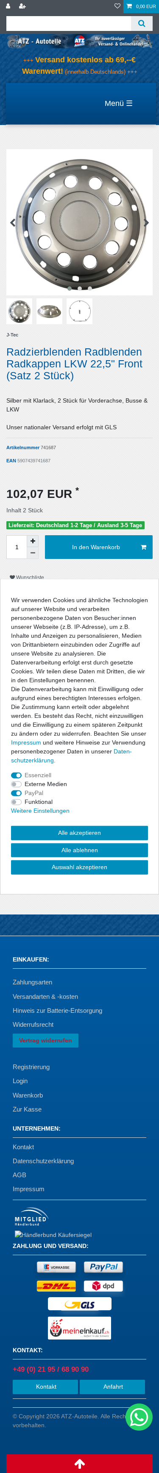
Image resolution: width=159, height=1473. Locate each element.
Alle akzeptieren (79, 832)
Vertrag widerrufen (45, 1040)
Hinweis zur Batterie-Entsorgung (57, 1010)
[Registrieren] (23, 6)
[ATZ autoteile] (79, 40)
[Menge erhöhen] (33, 541)
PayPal (34, 792)
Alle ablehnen (79, 849)
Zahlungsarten (32, 982)
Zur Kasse (27, 1109)
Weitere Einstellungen (40, 810)
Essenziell (38, 775)
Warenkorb (28, 1095)
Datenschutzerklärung (43, 1161)
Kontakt (23, 1147)
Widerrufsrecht (33, 1024)
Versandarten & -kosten (45, 996)
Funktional (39, 801)
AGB (19, 1174)
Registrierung (31, 1066)
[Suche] (142, 23)
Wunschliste (29, 578)
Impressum (29, 1188)
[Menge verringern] (33, 553)
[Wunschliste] (117, 6)
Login (20, 1080)
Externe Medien (46, 784)
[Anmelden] (9, 6)
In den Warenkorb (96, 547)
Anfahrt (112, 1386)
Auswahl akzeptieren (79, 867)
